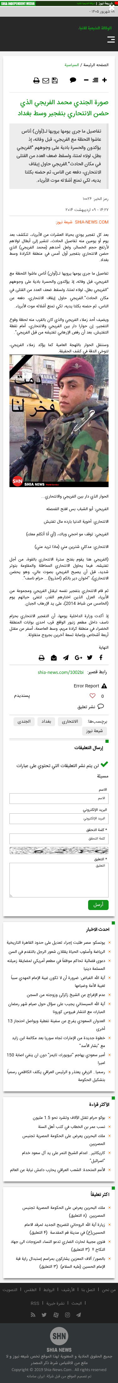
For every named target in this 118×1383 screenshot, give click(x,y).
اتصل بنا (88, 1290)
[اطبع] (36, 81)
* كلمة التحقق (96, 830)
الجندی (24, 722)
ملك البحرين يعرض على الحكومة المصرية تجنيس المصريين (63, 1140)
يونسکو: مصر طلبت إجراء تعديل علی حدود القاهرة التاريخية (56, 942)
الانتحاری (70, 722)
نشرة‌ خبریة (55, 1303)
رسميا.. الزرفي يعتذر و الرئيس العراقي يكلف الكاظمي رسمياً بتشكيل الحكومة (56, 1076)
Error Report (86, 686)
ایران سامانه (36, 1376)
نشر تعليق (86, 707)
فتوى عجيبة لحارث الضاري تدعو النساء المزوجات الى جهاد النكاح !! (58, 1245)
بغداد (46, 722)
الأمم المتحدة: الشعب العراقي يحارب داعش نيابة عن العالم (57, 1170)
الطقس (30, 1290)
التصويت (10, 1290)
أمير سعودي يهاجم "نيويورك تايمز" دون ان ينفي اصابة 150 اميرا (56, 1059)
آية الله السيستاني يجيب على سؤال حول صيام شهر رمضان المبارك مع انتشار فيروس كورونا (56, 1008)
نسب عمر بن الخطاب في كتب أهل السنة (71, 1127)
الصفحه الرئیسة (96, 65)
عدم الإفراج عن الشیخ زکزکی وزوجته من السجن (66, 995)
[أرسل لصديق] (45, 81)
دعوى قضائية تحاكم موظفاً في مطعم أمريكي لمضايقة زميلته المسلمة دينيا (56, 965)
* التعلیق (100, 859)
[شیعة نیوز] (59, 3)
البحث (76, 1303)
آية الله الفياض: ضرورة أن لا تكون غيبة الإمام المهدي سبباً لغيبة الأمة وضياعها (58, 982)
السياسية (72, 65)
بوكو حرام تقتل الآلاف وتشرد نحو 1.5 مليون (69, 1117)
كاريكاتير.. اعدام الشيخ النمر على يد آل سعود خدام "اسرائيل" (63, 1157)
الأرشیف (68, 1290)
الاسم (103, 790)
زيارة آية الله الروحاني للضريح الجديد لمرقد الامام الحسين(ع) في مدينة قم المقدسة (65, 1228)
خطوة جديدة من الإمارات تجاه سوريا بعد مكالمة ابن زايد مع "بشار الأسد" (58, 1042)
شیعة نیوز (94, 731)
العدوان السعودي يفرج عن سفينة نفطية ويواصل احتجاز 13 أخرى (56, 1025)
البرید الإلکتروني (95, 810)
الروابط (48, 1290)
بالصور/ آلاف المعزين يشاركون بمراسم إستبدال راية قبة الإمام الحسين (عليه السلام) (60, 1262)
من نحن (109, 1290)
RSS (35, 1303)
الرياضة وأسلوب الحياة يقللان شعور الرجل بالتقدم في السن (56, 951)
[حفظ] (55, 81)
